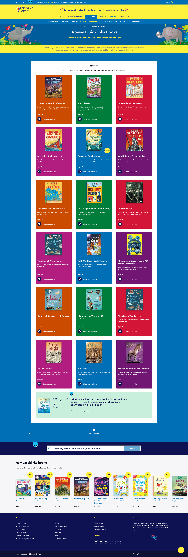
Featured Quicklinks (70, 21)
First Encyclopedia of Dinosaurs (62, 499)
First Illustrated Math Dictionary (139, 499)
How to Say (107, 21)
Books (57, 523)
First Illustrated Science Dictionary (120, 499)
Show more (94, 433)
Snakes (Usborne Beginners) (178, 499)
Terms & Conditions (22, 535)
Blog (56, 535)
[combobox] (94, 448)
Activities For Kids (61, 526)
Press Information (100, 529)
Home (85, 26)
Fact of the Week (60, 538)
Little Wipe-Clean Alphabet (160, 499)
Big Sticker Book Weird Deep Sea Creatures (100, 500)
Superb (140, 554)
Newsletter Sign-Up (22, 526)
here (131, 50)
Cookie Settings (21, 532)
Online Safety (119, 21)
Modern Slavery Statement (25, 538)
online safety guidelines (101, 50)
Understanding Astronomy (41, 499)
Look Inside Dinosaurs (20, 499)
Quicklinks (94, 26)
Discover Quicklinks (52, 21)
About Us (58, 532)
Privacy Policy (20, 529)
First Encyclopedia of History (81, 499)
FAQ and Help (98, 523)
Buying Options (21, 523)
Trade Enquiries (99, 526)
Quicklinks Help (134, 21)
